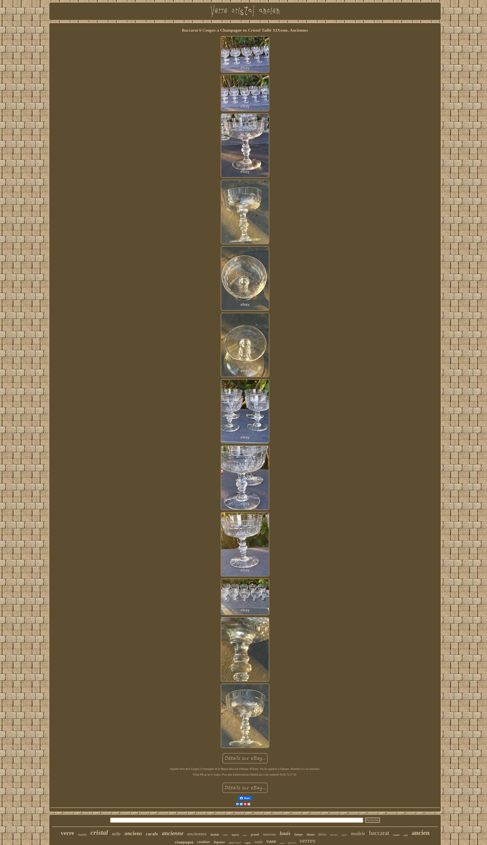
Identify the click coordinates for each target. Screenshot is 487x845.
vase (271, 841)
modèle (82, 834)
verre (67, 833)
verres (307, 840)
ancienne (172, 833)
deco (245, 835)
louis (285, 833)
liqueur (219, 842)
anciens (133, 833)
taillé (405, 835)
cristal (99, 832)
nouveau (269, 834)
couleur (203, 841)
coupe (282, 843)
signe (248, 843)
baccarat (379, 832)
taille (116, 833)
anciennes (197, 833)
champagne (184, 842)
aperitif (235, 842)
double (214, 834)
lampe (298, 834)
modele (358, 833)
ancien (421, 832)
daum (310, 834)
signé (344, 834)
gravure (292, 842)
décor (322, 834)
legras (235, 834)
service (334, 834)
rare (225, 834)
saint (259, 841)
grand (255, 834)
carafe (152, 833)
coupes (396, 835)
